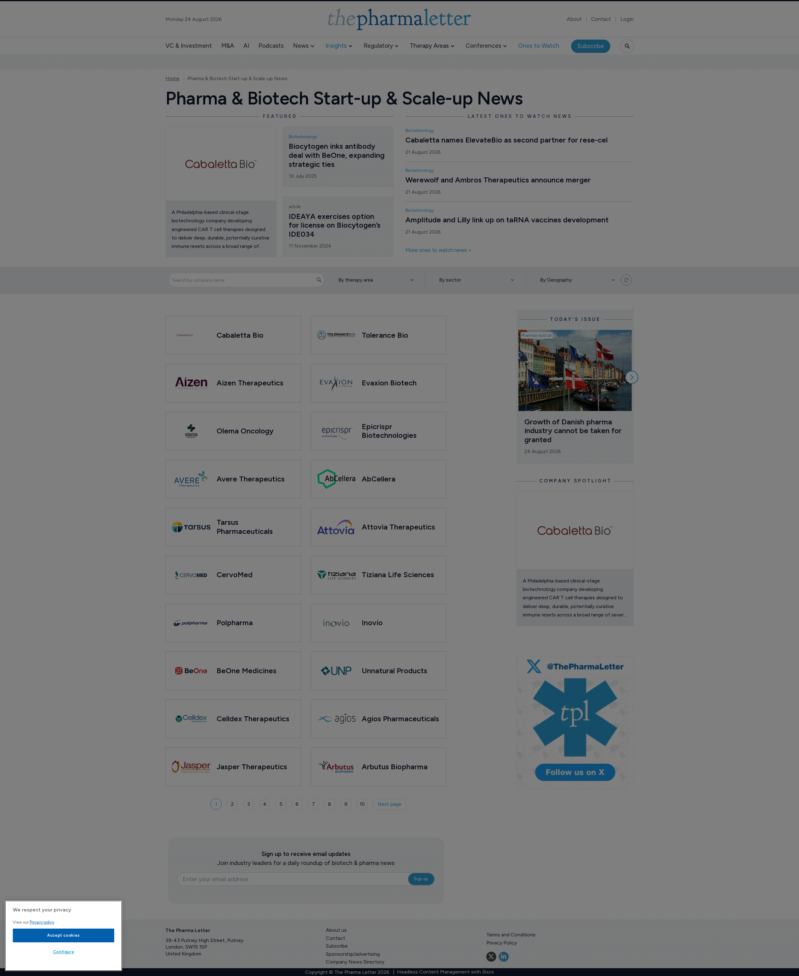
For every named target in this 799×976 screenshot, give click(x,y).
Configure (63, 951)
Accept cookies (63, 935)
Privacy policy (42, 922)
